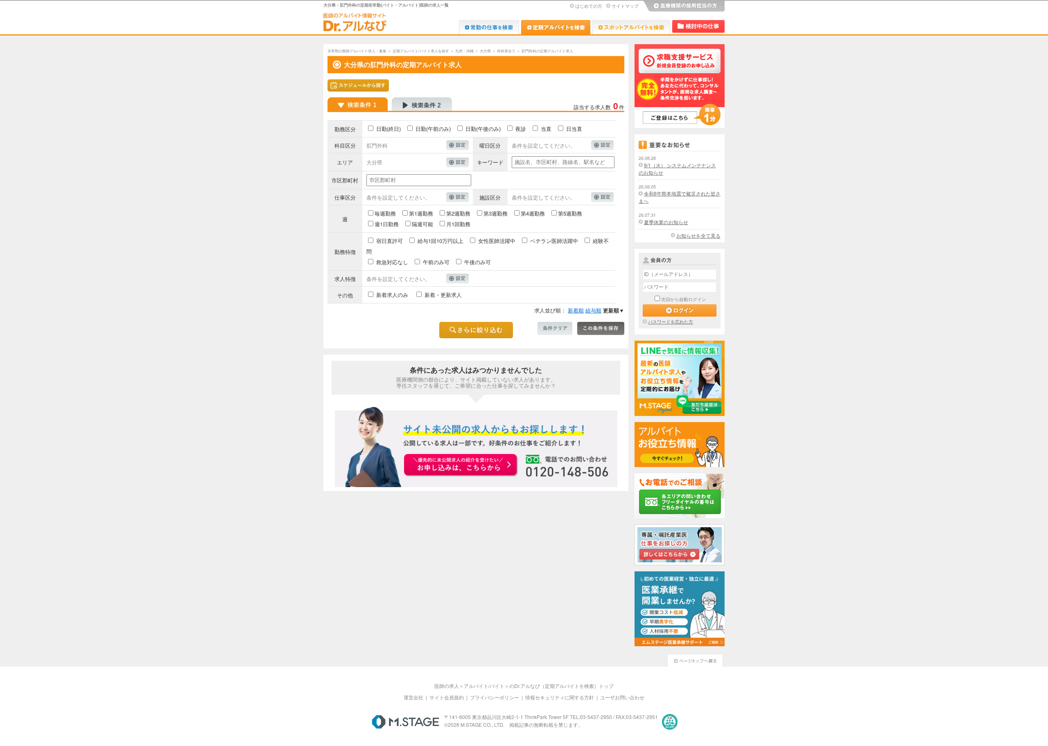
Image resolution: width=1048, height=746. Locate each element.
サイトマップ (625, 5)
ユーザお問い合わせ (622, 697)
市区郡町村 (345, 180)
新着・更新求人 (443, 295)
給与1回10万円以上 (440, 241)
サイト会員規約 (446, 697)
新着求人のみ (392, 295)
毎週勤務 (385, 213)
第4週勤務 (533, 213)
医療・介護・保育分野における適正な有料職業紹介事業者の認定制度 (670, 722)
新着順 (576, 310)
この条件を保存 (600, 328)
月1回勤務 (458, 224)
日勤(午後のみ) (483, 129)
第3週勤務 (495, 213)
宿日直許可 (389, 241)
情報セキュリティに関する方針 (559, 697)
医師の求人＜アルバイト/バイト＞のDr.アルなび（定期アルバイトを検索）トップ (524, 685)
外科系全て (506, 51)
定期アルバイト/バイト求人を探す (421, 51)
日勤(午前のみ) (433, 129)
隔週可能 (422, 224)
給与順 (593, 310)
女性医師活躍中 (496, 241)
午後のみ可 (477, 262)
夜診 (520, 129)
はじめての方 (588, 5)
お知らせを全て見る (698, 235)
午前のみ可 (436, 262)
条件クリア (555, 328)
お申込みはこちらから (461, 465)
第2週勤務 (458, 213)
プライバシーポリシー (494, 697)
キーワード (490, 162)
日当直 (574, 129)
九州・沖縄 (464, 51)
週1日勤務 (387, 224)
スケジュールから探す (358, 85)
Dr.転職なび (489, 27)
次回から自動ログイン (683, 299)
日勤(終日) (388, 129)
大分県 (485, 51)
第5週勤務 (570, 213)
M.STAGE (405, 722)
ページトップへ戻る (695, 659)
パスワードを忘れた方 (670, 321)
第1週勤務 (421, 213)
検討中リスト (698, 26)
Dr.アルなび (555, 27)
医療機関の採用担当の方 (684, 6)
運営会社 (413, 697)
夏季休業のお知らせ (666, 221)
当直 (546, 129)
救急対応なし (392, 262)
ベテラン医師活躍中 (554, 241)
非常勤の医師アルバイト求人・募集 (357, 51)
